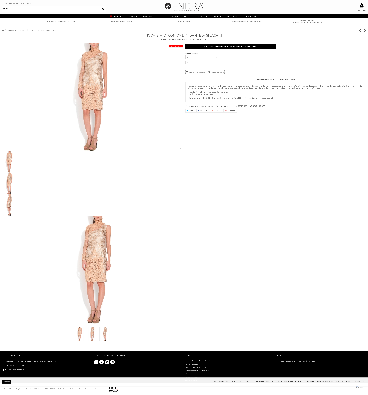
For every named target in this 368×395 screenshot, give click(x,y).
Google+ (217, 111)
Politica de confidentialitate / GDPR (198, 371)
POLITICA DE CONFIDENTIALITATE (333, 381)
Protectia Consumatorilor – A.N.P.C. (197, 361)
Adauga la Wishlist (217, 73)
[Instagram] (112, 362)
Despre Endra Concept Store (195, 367)
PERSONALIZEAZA (287, 79)
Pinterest (231, 111)
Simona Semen (179, 39)
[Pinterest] (107, 362)
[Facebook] (96, 362)
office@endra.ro (18, 370)
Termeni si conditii (192, 364)
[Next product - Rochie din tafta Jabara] (365, 30)
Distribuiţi (203, 111)
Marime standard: (192, 53)
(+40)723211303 (240, 106)
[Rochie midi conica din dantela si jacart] (92, 97)
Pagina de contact (192, 377)
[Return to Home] (3, 30)
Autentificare (361, 10)
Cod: (190, 39)
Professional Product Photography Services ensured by (89, 389)
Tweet (191, 111)
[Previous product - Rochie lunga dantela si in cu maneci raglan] (361, 30)
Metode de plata (191, 374)
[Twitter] (101, 362)
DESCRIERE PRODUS (265, 79)
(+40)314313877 (258, 106)
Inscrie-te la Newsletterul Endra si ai (296, 361)
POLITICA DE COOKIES (355, 381)
